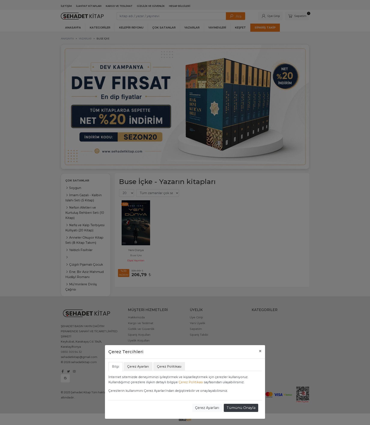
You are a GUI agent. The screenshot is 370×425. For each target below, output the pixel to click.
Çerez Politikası (191, 382)
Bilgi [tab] (115, 366)
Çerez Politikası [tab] (169, 366)
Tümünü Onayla (241, 408)
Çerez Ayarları (207, 408)
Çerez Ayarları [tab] (138, 366)
